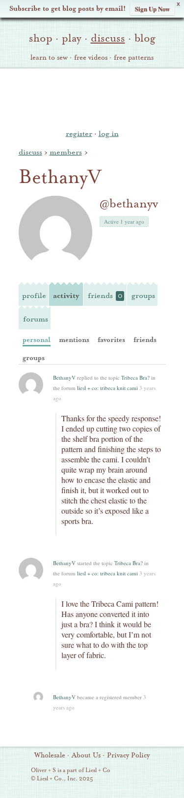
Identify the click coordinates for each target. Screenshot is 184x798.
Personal (37, 339)
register (79, 133)
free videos (90, 57)
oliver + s (92, 97)
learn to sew (49, 57)
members (66, 152)
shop (41, 38)
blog (145, 38)
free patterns (134, 57)
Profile (34, 295)
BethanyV (64, 377)
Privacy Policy (128, 755)
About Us (86, 755)
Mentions (74, 339)
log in (109, 133)
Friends (105, 295)
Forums (35, 319)
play (71, 38)
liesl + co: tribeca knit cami (107, 387)
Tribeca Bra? (135, 377)
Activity (66, 295)
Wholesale (49, 755)
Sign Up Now (152, 8)
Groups (143, 295)
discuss (108, 38)
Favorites (111, 339)
